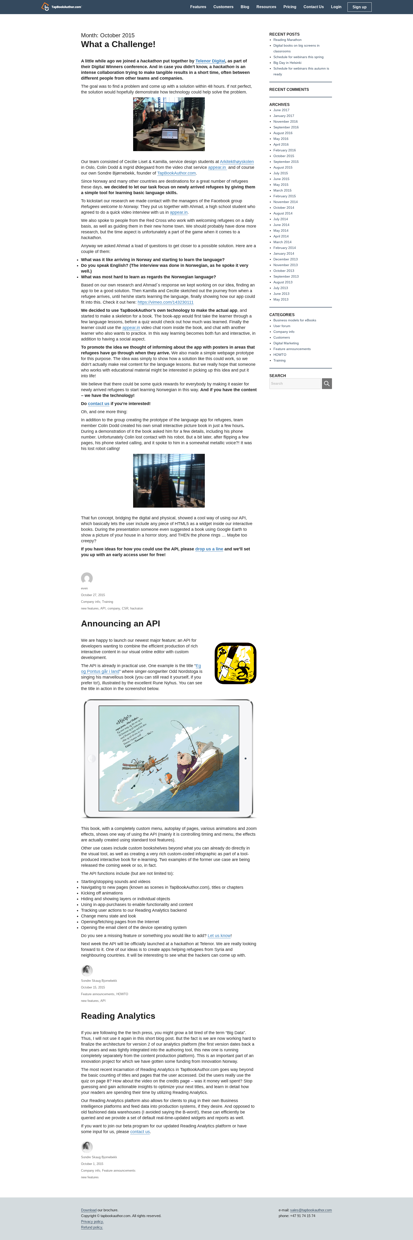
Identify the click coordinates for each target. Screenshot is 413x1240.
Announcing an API (120, 623)
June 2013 (281, 294)
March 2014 (282, 242)
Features (198, 7)
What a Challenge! (118, 44)
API (103, 608)
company (114, 608)
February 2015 (284, 196)
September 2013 (286, 276)
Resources (266, 7)
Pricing (289, 7)
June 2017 (281, 110)
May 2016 (280, 139)
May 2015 (280, 185)
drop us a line (209, 549)
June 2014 (281, 225)
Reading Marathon (287, 40)
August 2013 (283, 282)
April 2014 (281, 236)
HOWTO (122, 994)
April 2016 (281, 144)
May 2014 (280, 230)
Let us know (219, 935)
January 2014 (283, 253)
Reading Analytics (118, 1016)
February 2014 (284, 248)
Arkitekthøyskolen (237, 161)
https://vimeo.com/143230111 (166, 302)
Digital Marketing (286, 343)
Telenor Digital (210, 61)
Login (336, 7)
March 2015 (282, 190)
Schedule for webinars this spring (298, 57)
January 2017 (283, 116)
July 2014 (280, 219)
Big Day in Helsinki (287, 63)
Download (89, 1210)
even (84, 588)
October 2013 (283, 271)
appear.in (217, 167)
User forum (281, 326)
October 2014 (283, 207)
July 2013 (280, 288)
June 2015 (281, 179)
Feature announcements (97, 994)
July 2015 (280, 173)
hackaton (136, 608)
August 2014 (283, 213)
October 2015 (283, 156)
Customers (223, 7)
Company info (90, 602)
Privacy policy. (92, 1221)
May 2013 (280, 299)
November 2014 (285, 202)
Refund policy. (92, 1227)
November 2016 (285, 121)
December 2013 (285, 259)
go (327, 383)
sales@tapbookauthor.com (311, 1210)
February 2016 (284, 150)
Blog (245, 7)
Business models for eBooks (294, 320)
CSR (125, 608)
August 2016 (283, 133)
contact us (98, 403)
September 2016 (286, 127)
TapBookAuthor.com (176, 173)
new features (90, 608)
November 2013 (285, 265)
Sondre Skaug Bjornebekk (99, 980)
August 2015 (283, 167)
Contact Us (314, 7)
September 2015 (286, 162)
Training (107, 602)
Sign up (360, 7)
